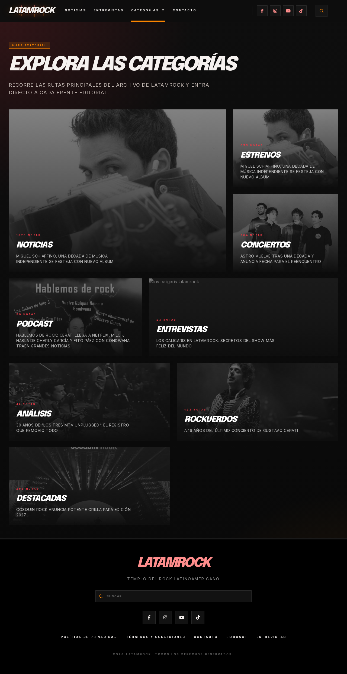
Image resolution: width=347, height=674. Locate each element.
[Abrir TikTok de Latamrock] (301, 10)
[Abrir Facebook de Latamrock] (262, 10)
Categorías (145, 10)
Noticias (75, 10)
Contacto (185, 10)
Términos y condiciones (155, 637)
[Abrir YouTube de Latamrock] (288, 10)
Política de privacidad (89, 637)
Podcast (237, 637)
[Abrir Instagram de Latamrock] (275, 10)
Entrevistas (109, 10)
